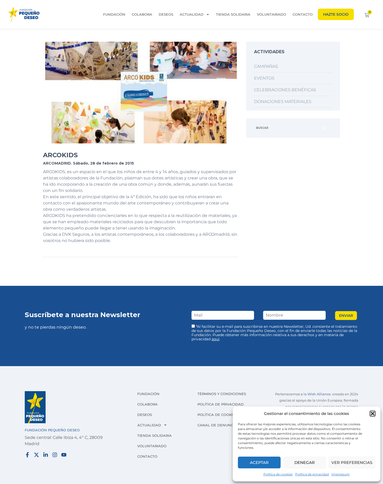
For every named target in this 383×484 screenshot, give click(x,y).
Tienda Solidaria (233, 14)
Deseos (166, 14)
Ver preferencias (351, 462)
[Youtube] (63, 454)
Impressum (340, 474)
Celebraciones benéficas (285, 89)
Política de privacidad (312, 474)
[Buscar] (324, 128)
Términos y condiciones (221, 394)
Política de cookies (278, 474)
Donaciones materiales (282, 101)
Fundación (114, 14)
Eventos (264, 78)
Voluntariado (271, 14)
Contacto (303, 14)
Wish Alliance (319, 394)
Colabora (142, 14)
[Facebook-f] (27, 454)
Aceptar (259, 462)
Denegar (304, 462)
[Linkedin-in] (45, 454)
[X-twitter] (36, 454)
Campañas (266, 66)
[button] (372, 413)
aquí (215, 339)
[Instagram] (54, 454)
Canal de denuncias (218, 425)
